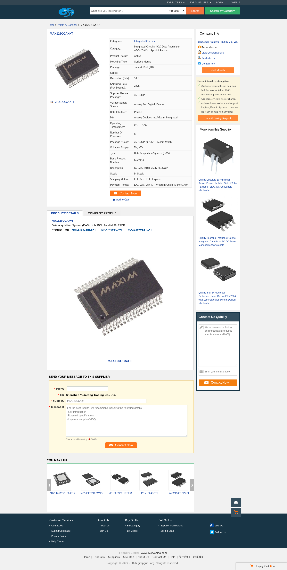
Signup (235, 2)
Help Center (57, 541)
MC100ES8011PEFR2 (121, 493)
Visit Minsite (218, 70)
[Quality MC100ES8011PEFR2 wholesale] (120, 480)
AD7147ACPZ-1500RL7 (62, 493)
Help (172, 556)
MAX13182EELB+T (84, 229)
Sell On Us (165, 520)
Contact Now (128, 193)
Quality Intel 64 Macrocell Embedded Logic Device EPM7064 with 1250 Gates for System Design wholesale (217, 298)
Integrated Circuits (144, 41)
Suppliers (114, 556)
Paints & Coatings (67, 24)
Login (219, 2)
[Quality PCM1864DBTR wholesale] (149, 480)
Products (99, 556)
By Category (133, 525)
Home (51, 24)
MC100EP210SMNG (91, 493)
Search (195, 10)
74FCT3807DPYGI (179, 493)
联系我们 (198, 556)
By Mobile (132, 531)
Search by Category (222, 10)
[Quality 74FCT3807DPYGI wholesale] (178, 480)
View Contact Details (213, 52)
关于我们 (184, 556)
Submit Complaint (60, 531)
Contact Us (57, 525)
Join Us (104, 531)
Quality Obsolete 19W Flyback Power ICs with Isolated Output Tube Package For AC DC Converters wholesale (218, 185)
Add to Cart (122, 199)
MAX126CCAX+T (61, 33)
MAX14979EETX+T (140, 229)
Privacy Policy (58, 536)
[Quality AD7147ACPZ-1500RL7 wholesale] (62, 480)
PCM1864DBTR (149, 493)
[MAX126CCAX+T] (77, 96)
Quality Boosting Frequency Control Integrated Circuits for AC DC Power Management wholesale (217, 241)
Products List (208, 58)
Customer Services (61, 520)
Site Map (128, 556)
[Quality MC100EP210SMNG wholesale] (91, 480)
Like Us (219, 525)
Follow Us (220, 532)
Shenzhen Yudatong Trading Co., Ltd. (218, 41)
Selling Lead (167, 531)
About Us (103, 520)
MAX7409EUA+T (112, 229)
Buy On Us (131, 520)
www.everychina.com (154, 552)
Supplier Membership (171, 525)
